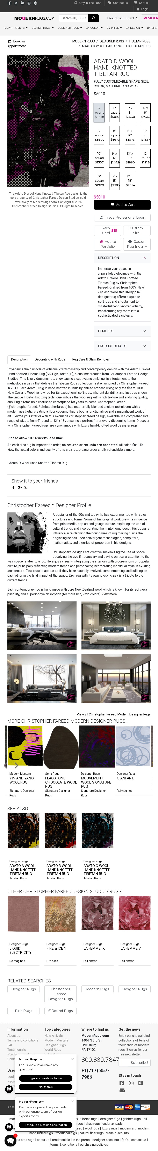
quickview (33, 853)
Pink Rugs (23, 1011)
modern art (128, 1128)
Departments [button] (15, 27)
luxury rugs (109, 1128)
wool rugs (92, 1128)
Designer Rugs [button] (69, 27)
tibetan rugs (89, 1119)
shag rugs (93, 1124)
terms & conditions (63, 1144)
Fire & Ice (52, 961)
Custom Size (136, 230)
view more (109, 594)
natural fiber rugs (92, 1133)
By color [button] (93, 27)
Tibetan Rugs (140, 41)
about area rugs (23, 1140)
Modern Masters (56, 1040)
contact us (138, 1140)
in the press (81, 1140)
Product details (112, 346)
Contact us (120, 3)
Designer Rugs (112, 41)
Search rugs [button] (41, 27)
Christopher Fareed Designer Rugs (60, 994)
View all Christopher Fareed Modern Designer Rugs (114, 714)
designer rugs (110, 1119)
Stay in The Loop (89, 3)
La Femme (90, 961)
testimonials (61, 1140)
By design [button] (133, 27)
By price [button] (113, 27)
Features (105, 331)
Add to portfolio (29, 812)
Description (108, 258)
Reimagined (124, 790)
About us (13, 1036)
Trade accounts (122, 18)
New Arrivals (53, 1036)
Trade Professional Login (124, 217)
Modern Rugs (83, 41)
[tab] (19, 359)
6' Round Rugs (60, 1011)
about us (43, 1140)
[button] (10, 1140)
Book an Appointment (16, 43)
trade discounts (117, 1133)
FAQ (10, 1045)
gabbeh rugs (132, 1119)
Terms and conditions (22, 1040)
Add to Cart (125, 205)
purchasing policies (94, 1144)
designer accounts (105, 1140)
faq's (125, 1140)
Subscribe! (139, 1063)
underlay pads (112, 1124)
